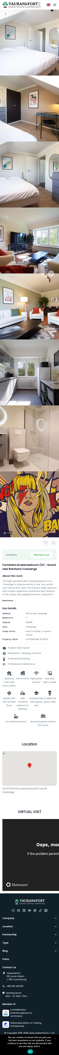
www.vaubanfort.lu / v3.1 (42, 1032)
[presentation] (8, 273)
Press (5, 959)
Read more (7, 600)
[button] (29, 766)
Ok (30, 1051)
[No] (55, 1038)
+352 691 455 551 (14, 986)
